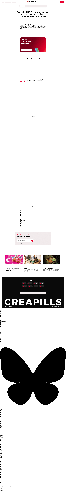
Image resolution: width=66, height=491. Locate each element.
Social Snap (1, 483)
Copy (9, 486)
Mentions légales (6, 306)
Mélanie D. (33, 19)
